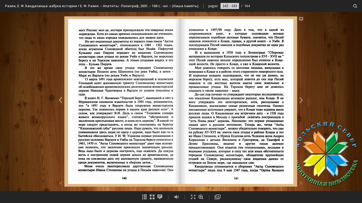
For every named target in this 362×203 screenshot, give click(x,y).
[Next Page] (301, 101)
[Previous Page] (60, 101)
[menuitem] (355, 6)
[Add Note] (301, 20)
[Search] (355, 6)
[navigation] (229, 6)
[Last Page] (300, 184)
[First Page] (61, 184)
